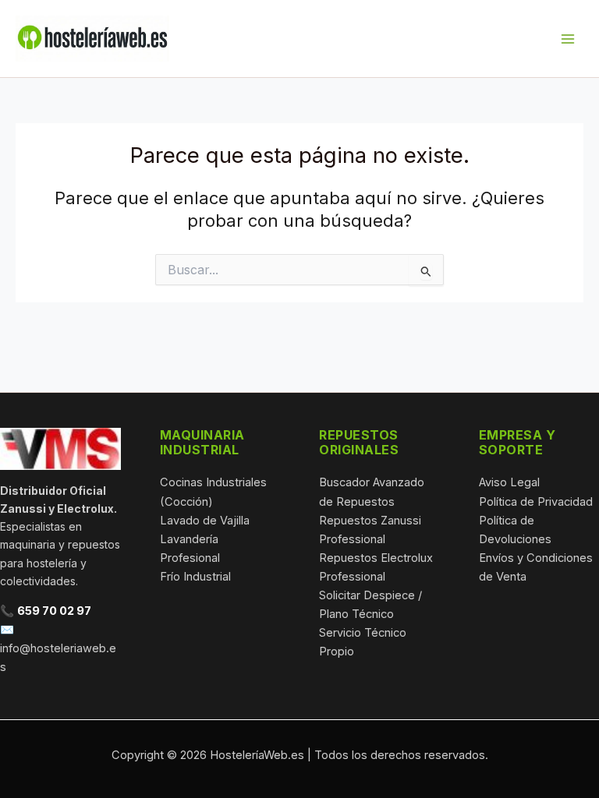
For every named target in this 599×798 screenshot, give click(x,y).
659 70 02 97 (54, 611)
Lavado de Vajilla (205, 521)
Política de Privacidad (536, 502)
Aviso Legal (509, 482)
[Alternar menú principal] (567, 38)
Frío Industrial (195, 577)
